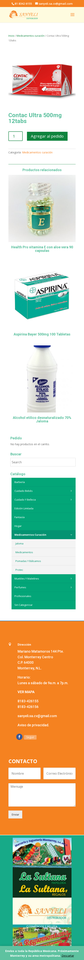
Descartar (68, 955)
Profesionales (22, 596)
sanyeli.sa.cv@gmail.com (37, 716)
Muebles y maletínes (26, 578)
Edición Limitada (23, 508)
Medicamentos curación (31, 35)
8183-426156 (28, 707)
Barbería (19, 482)
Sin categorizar (23, 605)
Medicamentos (24, 552)
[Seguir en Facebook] (19, 737)
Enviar (15, 814)
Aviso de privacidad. (33, 725)
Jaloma (19, 543)
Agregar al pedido (47, 136)
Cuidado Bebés (23, 491)
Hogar (18, 526)
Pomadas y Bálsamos (28, 561)
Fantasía (19, 517)
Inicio (11, 35)
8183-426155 (28, 701)
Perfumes (20, 587)
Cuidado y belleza (25, 499)
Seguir (30, 737)
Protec (19, 570)
